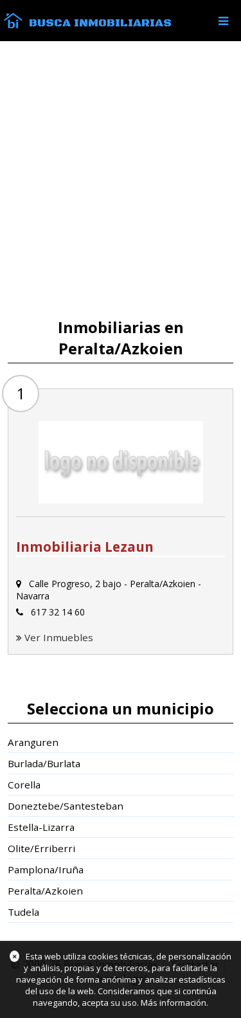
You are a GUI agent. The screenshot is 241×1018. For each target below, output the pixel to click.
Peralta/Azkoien (45, 890)
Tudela (23, 911)
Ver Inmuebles (58, 637)
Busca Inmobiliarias (100, 23)
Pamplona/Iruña (46, 869)
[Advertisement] (120, 179)
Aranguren (33, 742)
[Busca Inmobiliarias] (13, 25)
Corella (24, 784)
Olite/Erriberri (41, 848)
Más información (173, 1002)
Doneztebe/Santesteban (65, 805)
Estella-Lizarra (41, 827)
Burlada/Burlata (44, 763)
